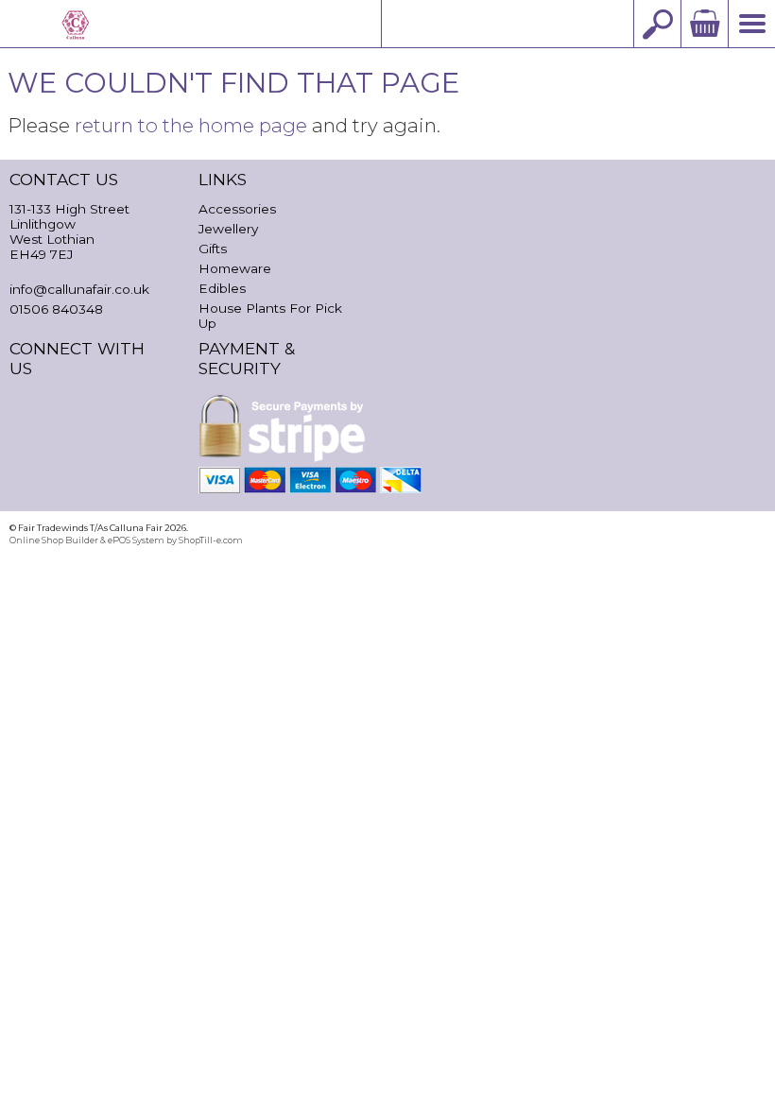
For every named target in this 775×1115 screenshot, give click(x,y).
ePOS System (136, 540)
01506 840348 (56, 309)
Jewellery (228, 228)
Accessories (237, 208)
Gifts (212, 248)
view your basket (704, 23)
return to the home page (191, 125)
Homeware (234, 268)
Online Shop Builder (53, 540)
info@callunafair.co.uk (507, 23)
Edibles (222, 288)
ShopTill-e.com (211, 540)
